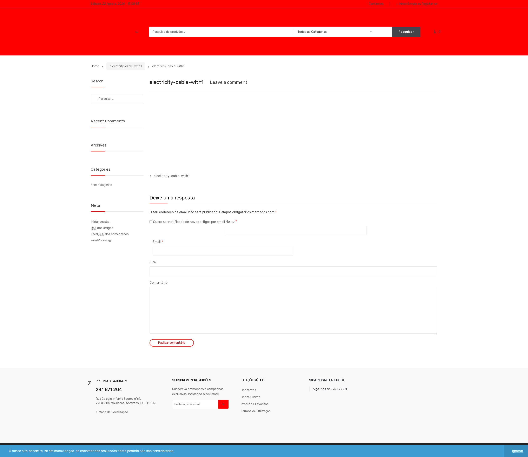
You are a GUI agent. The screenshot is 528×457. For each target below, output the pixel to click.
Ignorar (517, 451)
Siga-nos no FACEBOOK (326, 380)
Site (153, 262)
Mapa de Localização (113, 412)
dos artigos (102, 228)
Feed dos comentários (109, 234)
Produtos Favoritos (255, 404)
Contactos (376, 4)
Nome (231, 222)
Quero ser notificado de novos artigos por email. (189, 222)
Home (95, 66)
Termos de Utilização (256, 411)
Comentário (158, 283)
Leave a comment (228, 82)
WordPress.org (101, 240)
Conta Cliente (250, 397)
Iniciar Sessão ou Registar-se (418, 4)
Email (158, 242)
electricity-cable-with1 (126, 66)
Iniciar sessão (100, 222)
